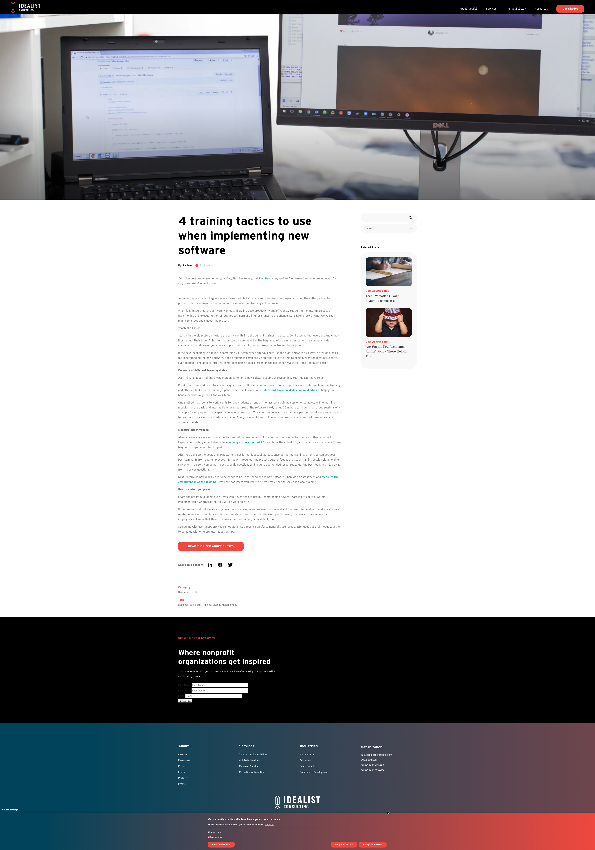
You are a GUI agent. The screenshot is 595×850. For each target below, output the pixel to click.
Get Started (570, 8)
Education (305, 760)
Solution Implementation (253, 754)
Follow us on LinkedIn (372, 764)
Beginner (183, 604)
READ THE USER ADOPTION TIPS (211, 546)
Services (491, 8)
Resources (541, 8)
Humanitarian (307, 754)
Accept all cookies (372, 844)
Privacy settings (10, 810)
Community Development (314, 772)
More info (269, 824)
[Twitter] (230, 565)
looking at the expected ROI (247, 442)
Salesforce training (200, 604)
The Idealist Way (515, 8)
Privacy (182, 766)
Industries (309, 746)
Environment (307, 766)
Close (388, 813)
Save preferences (221, 844)
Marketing (216, 837)
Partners (183, 778)
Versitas (264, 278)
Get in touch (371, 747)
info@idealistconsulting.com (376, 754)
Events (181, 784)
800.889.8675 (369, 759)
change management (225, 604)
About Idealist (468, 8)
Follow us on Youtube (372, 769)
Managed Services (249, 766)
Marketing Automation (251, 772)
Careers (182, 754)
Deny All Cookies (344, 844)
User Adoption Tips (188, 592)
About (183, 746)
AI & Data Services (249, 760)
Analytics (215, 832)
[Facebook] (220, 565)
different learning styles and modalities (290, 390)
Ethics (181, 772)
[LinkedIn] (210, 565)
